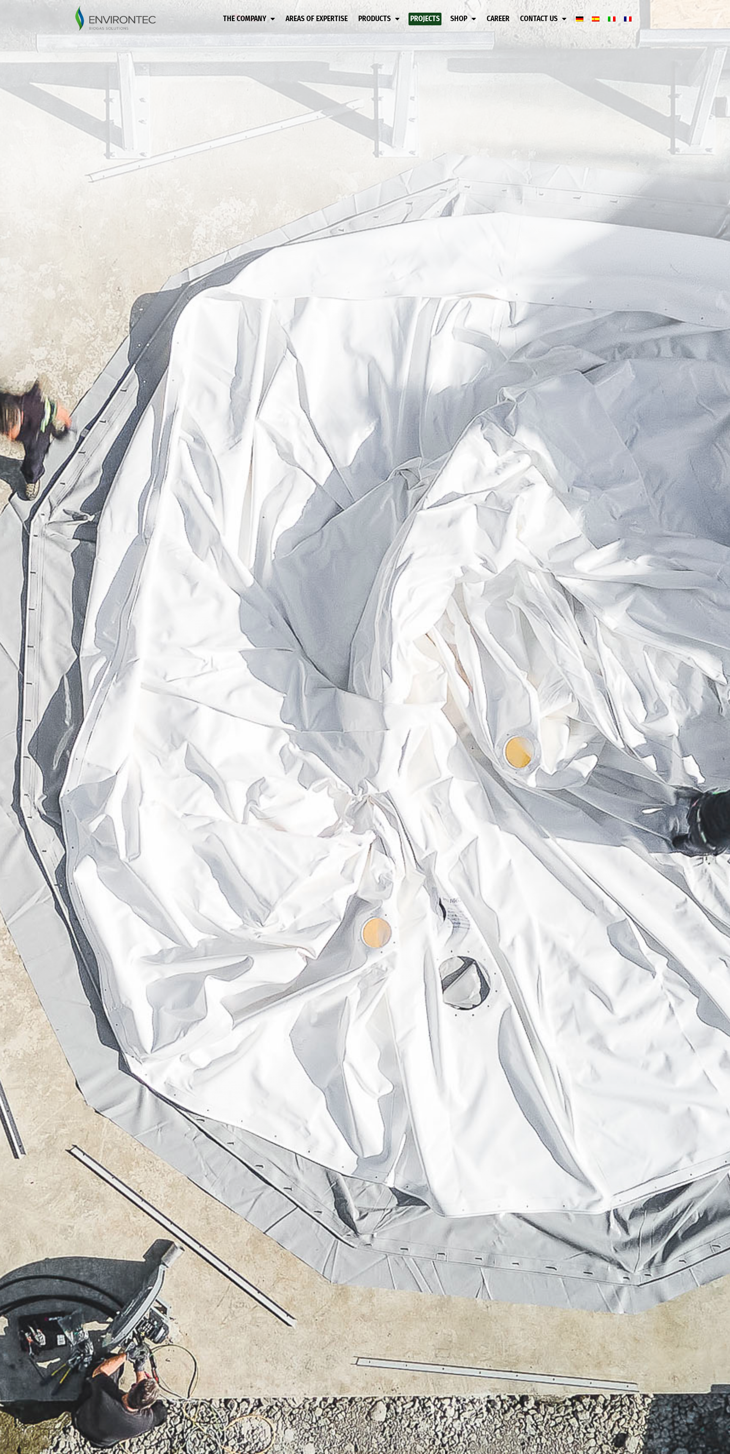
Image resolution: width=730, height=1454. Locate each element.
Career (498, 18)
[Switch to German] (580, 19)
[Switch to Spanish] (596, 19)
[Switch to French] (628, 19)
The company (244, 18)
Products (374, 18)
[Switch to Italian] (612, 19)
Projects (425, 18)
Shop (458, 18)
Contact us (539, 18)
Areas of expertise (317, 18)
